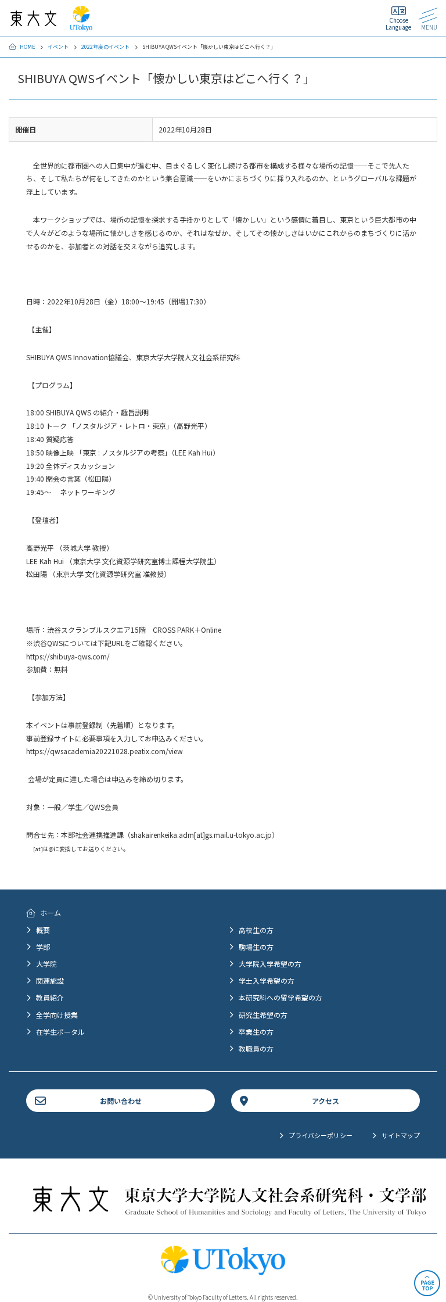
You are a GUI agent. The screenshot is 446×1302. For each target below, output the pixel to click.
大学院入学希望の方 (270, 964)
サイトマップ (401, 1135)
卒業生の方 (256, 1031)
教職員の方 (256, 1048)
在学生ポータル (60, 1031)
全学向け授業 (57, 1015)
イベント (58, 47)
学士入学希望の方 (266, 980)
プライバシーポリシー (321, 1135)
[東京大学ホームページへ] (81, 26)
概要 (43, 930)
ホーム (50, 912)
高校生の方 (256, 930)
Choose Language (398, 23)
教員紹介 (50, 997)
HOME (27, 47)
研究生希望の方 (263, 1015)
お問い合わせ (121, 1101)
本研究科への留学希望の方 (280, 997)
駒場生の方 (256, 947)
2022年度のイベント (105, 47)
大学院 (46, 964)
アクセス (325, 1101)
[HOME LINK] (33, 21)
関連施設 (50, 980)
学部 (43, 947)
